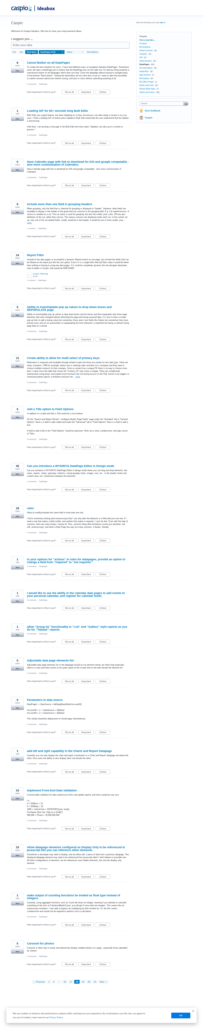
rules (30, 508)
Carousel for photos (40, 943)
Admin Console (146, 50)
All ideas (143, 43)
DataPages (43, 84)
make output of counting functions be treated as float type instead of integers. (73, 897)
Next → (103, 982)
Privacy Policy (56, 1017)
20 (89, 982)
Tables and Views (147, 92)
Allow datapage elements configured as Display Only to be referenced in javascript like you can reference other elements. (76, 849)
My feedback (92, 52)
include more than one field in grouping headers (59, 204)
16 (65, 982)
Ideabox (46, 8)
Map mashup (145, 75)
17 (71, 982)
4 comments (31, 820)
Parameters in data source (45, 699)
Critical (104, 92)
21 (95, 982)
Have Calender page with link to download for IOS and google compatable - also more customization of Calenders (78, 163)
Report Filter (35, 255)
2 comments (31, 481)
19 (83, 982)
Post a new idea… (147, 40)
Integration (144, 71)
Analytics (143, 54)
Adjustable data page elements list (50, 660)
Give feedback (152, 110)
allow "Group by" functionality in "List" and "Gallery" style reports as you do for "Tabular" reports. (77, 628)
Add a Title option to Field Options (50, 409)
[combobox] (162, 103)
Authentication (145, 61)
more (29, 223)
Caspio (148, 117)
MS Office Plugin (146, 82)
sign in (162, 22)
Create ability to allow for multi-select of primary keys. (63, 358)
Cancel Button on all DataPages (48, 62)
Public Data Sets (146, 85)
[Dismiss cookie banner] (193, 1011)
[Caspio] (22, 8)
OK (181, 1015)
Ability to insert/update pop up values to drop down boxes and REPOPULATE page (69, 308)
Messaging (144, 78)
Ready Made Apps (147, 89)
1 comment (31, 228)
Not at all (71, 92)
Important (87, 92)
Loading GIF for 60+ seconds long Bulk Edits (57, 110)
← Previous (39, 982)
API (140, 57)
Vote (17, 71)
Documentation (146, 68)
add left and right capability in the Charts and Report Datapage (69, 751)
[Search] (186, 103)
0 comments (31, 84)
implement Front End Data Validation (52, 790)
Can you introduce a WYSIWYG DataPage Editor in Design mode (70, 466)
